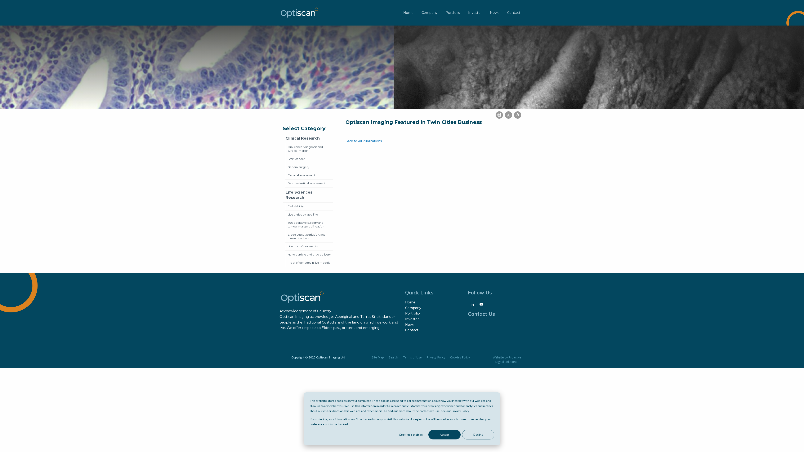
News (494, 13)
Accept (444, 434)
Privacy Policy (436, 357)
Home (408, 13)
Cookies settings (411, 434)
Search (393, 357)
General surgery (298, 167)
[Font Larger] (517, 115)
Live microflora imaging (304, 246)
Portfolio (453, 13)
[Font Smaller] (508, 115)
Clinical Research (303, 138)
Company (429, 13)
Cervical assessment (301, 175)
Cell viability (296, 206)
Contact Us (481, 314)
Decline (478, 434)
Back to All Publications (363, 141)
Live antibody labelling (303, 214)
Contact (514, 13)
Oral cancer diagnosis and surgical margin (305, 148)
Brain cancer (296, 159)
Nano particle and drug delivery (309, 254)
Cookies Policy (460, 357)
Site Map (378, 357)
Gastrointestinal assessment (306, 183)
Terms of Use (412, 357)
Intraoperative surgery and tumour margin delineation (306, 224)
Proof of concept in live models (309, 262)
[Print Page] (499, 115)
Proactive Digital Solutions (508, 359)
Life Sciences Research (299, 195)
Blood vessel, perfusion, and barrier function (307, 236)
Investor (475, 13)
